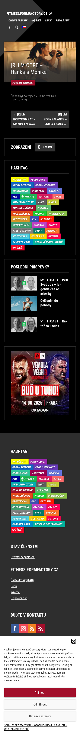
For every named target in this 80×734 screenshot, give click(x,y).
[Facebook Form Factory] (15, 628)
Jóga (53, 202)
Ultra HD (38, 236)
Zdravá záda (22, 242)
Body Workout (46, 185)
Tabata (39, 225)
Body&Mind (21, 191)
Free (58, 196)
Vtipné (54, 236)
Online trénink (18, 20)
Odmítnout (40, 704)
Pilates (43, 208)
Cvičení (54, 191)
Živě (38, 20)
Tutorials (20, 236)
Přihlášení (62, 20)
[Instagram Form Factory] (23, 628)
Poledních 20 (22, 213)
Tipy (39, 230)
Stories (47, 219)
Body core (38, 179)
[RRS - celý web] (32, 628)
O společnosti (19, 598)
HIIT (41, 202)
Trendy (52, 230)
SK (34, 219)
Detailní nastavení (40, 716)
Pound (40, 213)
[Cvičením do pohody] (39, 314)
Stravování (21, 225)
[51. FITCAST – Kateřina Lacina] (39, 335)
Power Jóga (57, 213)
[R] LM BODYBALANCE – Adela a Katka (55, 119)
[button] (73, 641)
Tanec (53, 225)
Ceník (48, 20)
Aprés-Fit (20, 179)
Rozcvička (20, 219)
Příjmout (40, 693)
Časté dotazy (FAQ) (22, 580)
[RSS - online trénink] (40, 628)
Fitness (45, 196)
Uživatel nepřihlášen (23, 557)
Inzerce (15, 592)
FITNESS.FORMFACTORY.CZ (27, 13)
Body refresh (22, 185)
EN (15, 196)
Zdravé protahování (49, 242)
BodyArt (39, 191)
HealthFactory (23, 202)
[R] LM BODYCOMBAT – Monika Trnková (24, 119)
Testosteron (22, 230)
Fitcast (29, 196)
